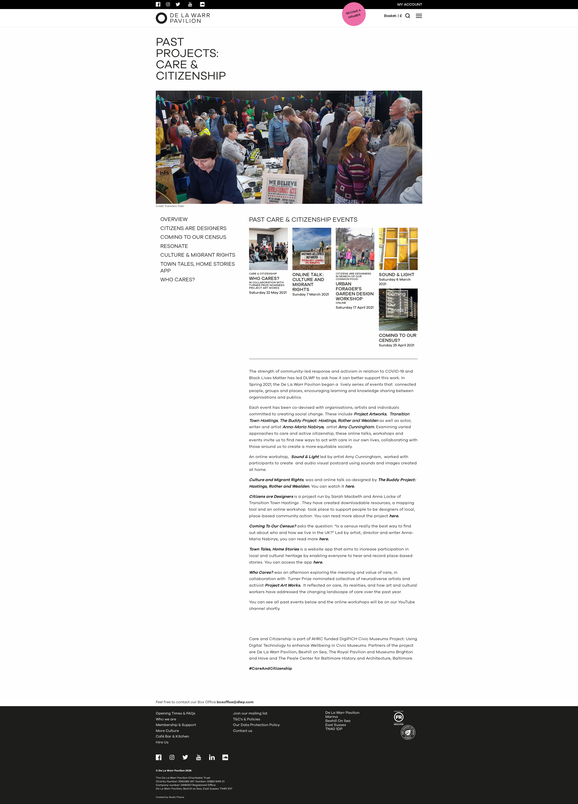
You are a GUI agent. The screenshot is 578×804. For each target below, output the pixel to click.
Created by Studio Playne (170, 797)
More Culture (167, 730)
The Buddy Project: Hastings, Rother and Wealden (329, 420)
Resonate (174, 246)
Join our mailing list (250, 713)
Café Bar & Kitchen (172, 736)
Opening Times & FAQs (175, 713)
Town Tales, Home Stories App (197, 267)
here (393, 516)
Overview (174, 219)
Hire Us (162, 742)
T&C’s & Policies (246, 719)
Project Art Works (282, 585)
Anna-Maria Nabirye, (303, 427)
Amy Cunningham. (357, 427)
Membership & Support (176, 724)
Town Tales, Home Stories (274, 549)
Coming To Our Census (193, 237)
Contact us (242, 730)
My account (409, 4)
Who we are (166, 719)
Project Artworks (370, 414)
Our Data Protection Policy (256, 724)
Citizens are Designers (271, 496)
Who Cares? (177, 279)
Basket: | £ (393, 15)
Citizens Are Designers (193, 228)
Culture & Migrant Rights (197, 255)
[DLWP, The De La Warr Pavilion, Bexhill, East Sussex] (183, 17)
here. (350, 486)
